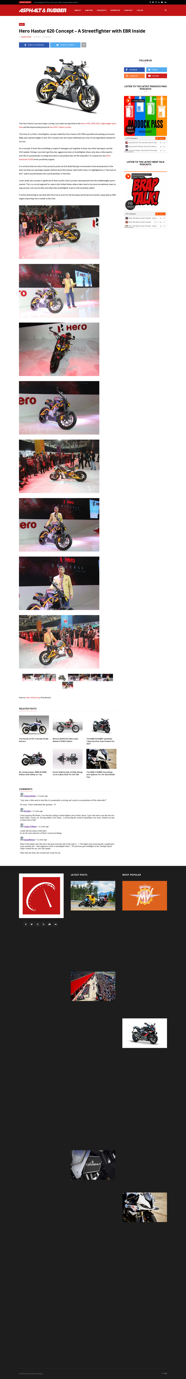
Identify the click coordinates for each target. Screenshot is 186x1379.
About (78, 10)
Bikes (22, 24)
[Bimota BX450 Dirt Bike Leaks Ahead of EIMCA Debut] (68, 725)
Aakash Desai (26, 37)
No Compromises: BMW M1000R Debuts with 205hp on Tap (32, 773)
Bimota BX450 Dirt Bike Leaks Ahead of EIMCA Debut (65, 740)
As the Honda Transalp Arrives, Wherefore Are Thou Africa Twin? (56, 2)
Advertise (115, 10)
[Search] (166, 10)
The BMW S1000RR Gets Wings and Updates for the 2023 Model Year (100, 774)
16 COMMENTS (47, 37)
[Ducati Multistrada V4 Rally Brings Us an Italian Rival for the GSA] (68, 759)
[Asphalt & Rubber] (42, 10)
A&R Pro (89, 10)
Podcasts (101, 10)
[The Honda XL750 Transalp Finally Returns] (34, 725)
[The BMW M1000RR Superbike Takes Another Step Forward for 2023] (101, 725)
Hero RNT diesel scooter (60, 127)
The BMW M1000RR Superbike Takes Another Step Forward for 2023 (100, 741)
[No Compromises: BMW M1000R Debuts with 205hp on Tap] (34, 759)
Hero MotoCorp (33, 697)
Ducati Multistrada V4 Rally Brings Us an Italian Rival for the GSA (68, 773)
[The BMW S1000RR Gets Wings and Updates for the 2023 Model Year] (101, 759)
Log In (140, 10)
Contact (128, 10)
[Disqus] (67, 823)
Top (165, 1373)
